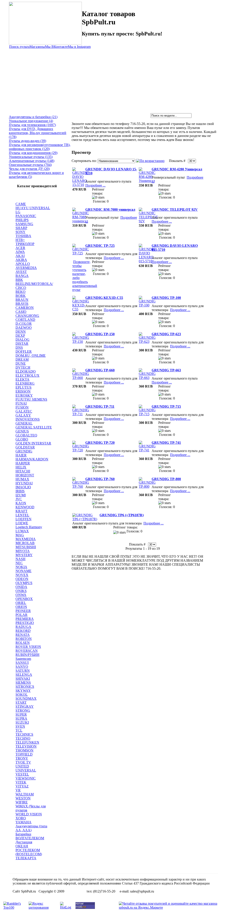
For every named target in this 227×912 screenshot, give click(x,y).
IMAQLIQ (23, 487)
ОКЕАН (22, 846)
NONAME (23, 571)
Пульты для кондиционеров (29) (33, 153)
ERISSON (23, 391)
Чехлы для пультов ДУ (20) (29, 169)
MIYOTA (23, 551)
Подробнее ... (95, 185)
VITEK (21, 782)
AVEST (21, 272)
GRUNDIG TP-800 (166, 479)
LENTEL (22, 515)
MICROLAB (25, 543)
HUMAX (22, 479)
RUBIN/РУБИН (27, 655)
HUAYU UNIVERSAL (33, 208)
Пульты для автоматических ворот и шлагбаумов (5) (36, 175)
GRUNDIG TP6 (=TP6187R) (122, 515)
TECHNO (23, 738)
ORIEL (21, 603)
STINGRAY (25, 706)
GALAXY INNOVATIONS (28, 417)
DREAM (22, 359)
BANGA (22, 276)
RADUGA (23, 627)
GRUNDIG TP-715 (166, 406)
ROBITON (24, 639)
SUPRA (21, 718)
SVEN (20, 726)
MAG (20, 535)
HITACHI (23, 471)
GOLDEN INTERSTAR (33, 443)
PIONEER (23, 611)
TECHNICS (24, 734)
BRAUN (22, 300)
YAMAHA (23, 822)
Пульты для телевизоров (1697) (32, 125)
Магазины (37, 47)
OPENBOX (24, 599)
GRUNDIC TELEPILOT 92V (175, 209)
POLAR (21, 615)
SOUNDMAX (26, 698)
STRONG (23, 710)
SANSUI (22, 663)
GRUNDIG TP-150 (100, 334)
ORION (21, 607)
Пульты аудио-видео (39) (27, 141)
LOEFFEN (23, 519)
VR (18, 790)
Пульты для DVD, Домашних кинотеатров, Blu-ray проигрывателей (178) (37, 133)
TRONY (22, 758)
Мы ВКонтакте (56, 47)
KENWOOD (25, 507)
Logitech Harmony (29, 527)
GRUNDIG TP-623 (166, 334)
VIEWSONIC (26, 778)
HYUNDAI (24, 483)
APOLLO (23, 264)
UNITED (22, 766)
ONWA (21, 595)
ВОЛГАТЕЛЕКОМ (30, 838)
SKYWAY (23, 690)
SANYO (22, 666)
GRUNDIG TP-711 (99, 406)
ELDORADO (26, 371)
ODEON (22, 579)
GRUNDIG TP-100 (166, 298)
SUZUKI (22, 722)
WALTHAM (25, 794)
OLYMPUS (24, 583)
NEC (19, 563)
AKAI (20, 256)
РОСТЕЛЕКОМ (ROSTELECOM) (29, 852)
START (21, 702)
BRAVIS (22, 304)
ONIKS (21, 591)
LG (18, 212)
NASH (20, 559)
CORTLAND (25, 320)
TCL (19, 730)
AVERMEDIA (26, 268)
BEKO (20, 292)
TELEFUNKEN (27, 742)
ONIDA (21, 587)
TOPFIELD (24, 754)
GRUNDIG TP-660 (100, 370)
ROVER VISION (28, 647)
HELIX (21, 467)
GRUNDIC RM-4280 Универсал (177, 169)
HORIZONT (25, 475)
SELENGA (24, 674)
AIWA (20, 252)
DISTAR (22, 343)
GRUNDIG (24, 451)
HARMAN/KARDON (32, 459)
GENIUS (22, 431)
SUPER (21, 714)
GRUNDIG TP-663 (166, 370)
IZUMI (21, 495)
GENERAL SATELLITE (34, 427)
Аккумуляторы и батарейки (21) (33, 117)
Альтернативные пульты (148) (31, 161)
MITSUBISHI (26, 547)
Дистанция (24, 842)
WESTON (23, 798)
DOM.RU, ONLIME (31, 355)
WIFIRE (22, 802)
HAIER (21, 455)
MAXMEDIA (26, 539)
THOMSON (24, 750)
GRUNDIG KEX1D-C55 (104, 298)
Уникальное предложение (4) (31, 121)
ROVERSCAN (27, 651)
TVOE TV (23, 762)
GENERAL (24, 423)
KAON (21, 503)
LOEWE (22, 523)
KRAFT (21, 511)
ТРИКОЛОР (25, 244)
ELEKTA (22, 379)
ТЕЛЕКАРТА (26, 858)
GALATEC (24, 411)
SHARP (21, 228)
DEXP (20, 335)
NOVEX (22, 575)
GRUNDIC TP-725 (100, 245)
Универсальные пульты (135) (31, 157)
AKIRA (21, 260)
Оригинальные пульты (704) (30, 165)
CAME (21, 204)
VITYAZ (22, 786)
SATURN (23, 670)
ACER (20, 248)
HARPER (23, 463)
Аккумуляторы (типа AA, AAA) (31, 828)
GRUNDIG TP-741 (166, 442)
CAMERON (25, 308)
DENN (21, 331)
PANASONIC (26, 216)
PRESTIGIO (25, 623)
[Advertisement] (113, 80)
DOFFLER (24, 351)
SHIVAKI (23, 678)
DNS (19, 347)
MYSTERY (24, 555)
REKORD (23, 631)
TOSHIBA (23, 236)
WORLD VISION (29, 814)
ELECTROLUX (27, 375)
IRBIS (20, 491)
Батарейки (23, 834)
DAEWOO (24, 327)
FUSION (22, 407)
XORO (21, 818)
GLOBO (22, 439)
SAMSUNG (24, 224)
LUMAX (22, 531)
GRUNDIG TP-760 (100, 479)
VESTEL (22, 774)
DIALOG (22, 339)
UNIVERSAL (26, 770)
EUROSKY (24, 395)
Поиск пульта (19, 47)
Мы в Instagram (79, 47)
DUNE (21, 363)
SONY (20, 232)
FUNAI (21, 403)
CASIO (21, 312)
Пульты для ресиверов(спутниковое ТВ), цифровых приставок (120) (39, 147)
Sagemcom (23, 659)
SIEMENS (23, 682)
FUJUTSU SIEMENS (31, 399)
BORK (21, 296)
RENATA (23, 635)
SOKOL (22, 694)
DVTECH (23, 367)
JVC (19, 499)
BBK (19, 280)
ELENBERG (25, 383)
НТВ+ (20, 240)
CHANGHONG (27, 316)
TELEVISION (26, 746)
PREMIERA (25, 619)
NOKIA (21, 567)
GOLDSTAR (25, 447)
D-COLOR (24, 323)
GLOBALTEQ (26, 435)
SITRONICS (25, 686)
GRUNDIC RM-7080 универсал (110, 209)
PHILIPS (22, 220)
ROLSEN (23, 643)
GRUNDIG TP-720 (100, 442)
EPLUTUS (23, 387)
